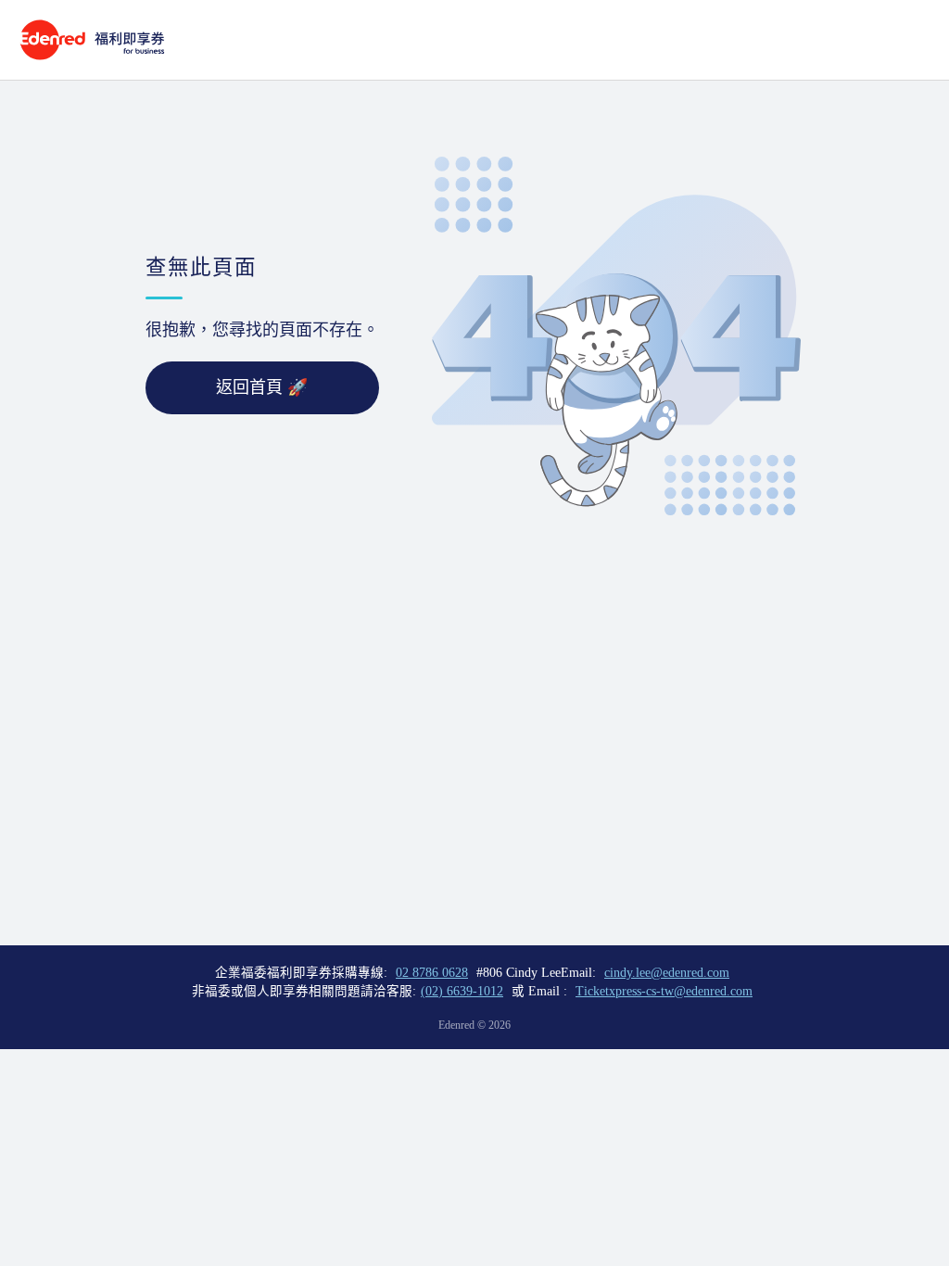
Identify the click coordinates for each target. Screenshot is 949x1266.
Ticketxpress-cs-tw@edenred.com (664, 991)
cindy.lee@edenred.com (666, 973)
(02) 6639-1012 (462, 991)
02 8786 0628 (432, 973)
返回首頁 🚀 (262, 387)
